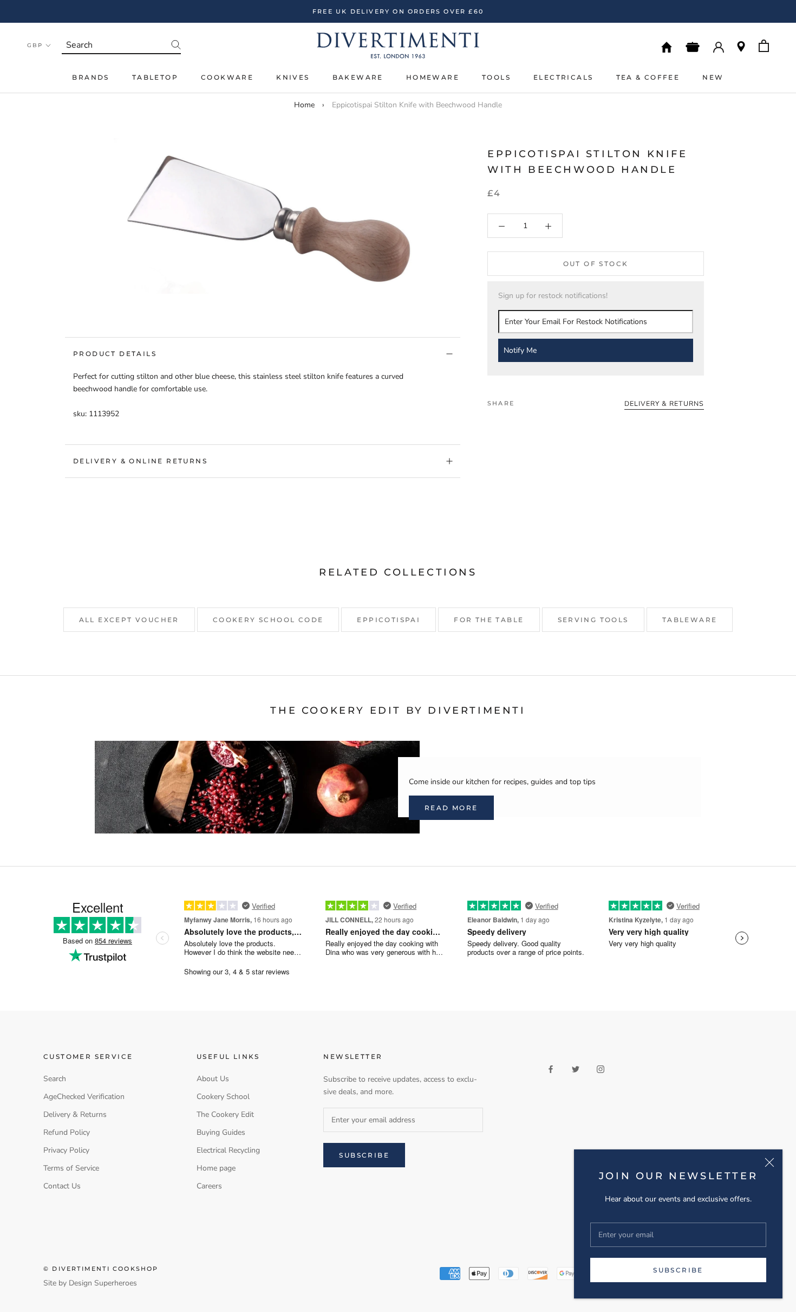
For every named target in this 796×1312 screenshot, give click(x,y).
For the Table (489, 620)
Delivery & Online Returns (140, 461)
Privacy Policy (66, 1150)
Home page (216, 1168)
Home (304, 105)
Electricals (563, 77)
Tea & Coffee (648, 77)
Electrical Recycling (228, 1150)
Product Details (114, 354)
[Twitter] (539, 400)
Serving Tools (593, 620)
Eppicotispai (388, 620)
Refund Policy (66, 1132)
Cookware (227, 77)
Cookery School (223, 1096)
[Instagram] (600, 1068)
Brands (90, 77)
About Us (213, 1079)
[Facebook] (524, 400)
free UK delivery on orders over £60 (398, 11)
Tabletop (155, 77)
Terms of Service (71, 1168)
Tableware (689, 620)
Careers (209, 1186)
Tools (496, 77)
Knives (292, 77)
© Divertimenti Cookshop (101, 1268)
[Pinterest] (553, 400)
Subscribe (678, 1270)
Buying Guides (221, 1132)
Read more (451, 808)
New (712, 77)
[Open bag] (764, 46)
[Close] (769, 1162)
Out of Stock (596, 264)
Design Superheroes (103, 1283)
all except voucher (129, 620)
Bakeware (357, 77)
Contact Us (62, 1186)
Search (54, 1079)
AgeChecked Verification (84, 1096)
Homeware (432, 77)
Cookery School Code (268, 620)
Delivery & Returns (75, 1114)
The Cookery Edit (225, 1114)
